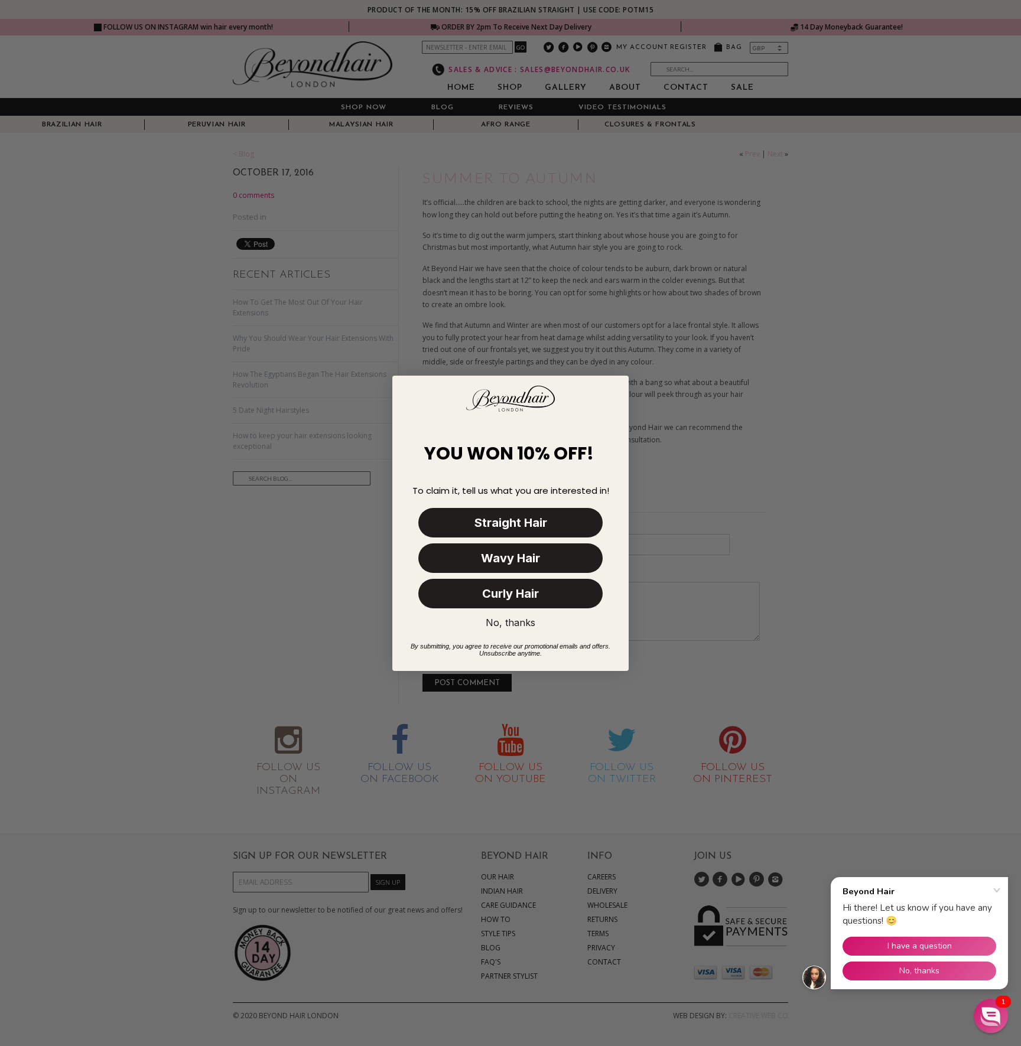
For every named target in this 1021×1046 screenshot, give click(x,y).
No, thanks (510, 622)
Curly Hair (510, 593)
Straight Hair (510, 523)
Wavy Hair (510, 558)
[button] (991, 1016)
